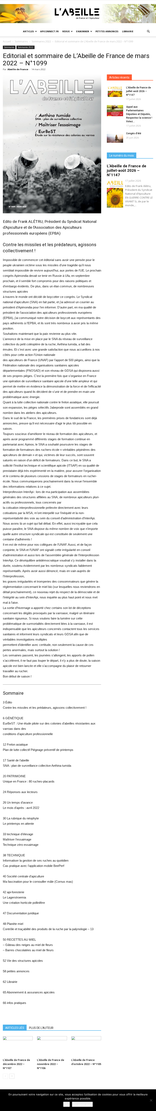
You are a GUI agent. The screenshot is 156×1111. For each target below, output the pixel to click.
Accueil (7, 41)
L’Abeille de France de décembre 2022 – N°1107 (16, 1064)
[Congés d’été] (115, 137)
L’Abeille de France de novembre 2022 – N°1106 (50, 1064)
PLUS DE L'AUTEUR (41, 1027)
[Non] (151, 1100)
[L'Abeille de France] (78, 13)
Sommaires (21, 41)
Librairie (127, 31)
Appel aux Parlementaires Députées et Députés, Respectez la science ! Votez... (139, 114)
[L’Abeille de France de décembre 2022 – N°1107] (18, 1046)
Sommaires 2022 (41, 41)
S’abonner (82, 31)
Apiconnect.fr (49, 31)
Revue (66, 31)
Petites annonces (106, 31)
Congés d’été (133, 133)
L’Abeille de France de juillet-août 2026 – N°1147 (138, 91)
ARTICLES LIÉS (14, 1027)
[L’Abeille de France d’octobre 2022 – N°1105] (86, 1046)
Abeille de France (18, 69)
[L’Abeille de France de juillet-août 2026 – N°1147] (115, 91)
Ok (66, 1104)
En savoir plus (82, 1104)
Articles (28, 31)
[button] (148, 31)
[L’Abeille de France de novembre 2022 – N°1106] (52, 1046)
